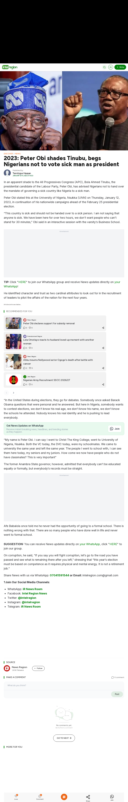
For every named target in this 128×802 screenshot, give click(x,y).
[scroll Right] (13, 392)
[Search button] (104, 67)
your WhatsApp (90, 544)
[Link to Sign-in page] (110, 67)
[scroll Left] (6, 392)
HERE (22, 282)
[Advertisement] (64, 22)
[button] (16, 797)
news (17, 154)
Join (117, 428)
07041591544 (59, 575)
